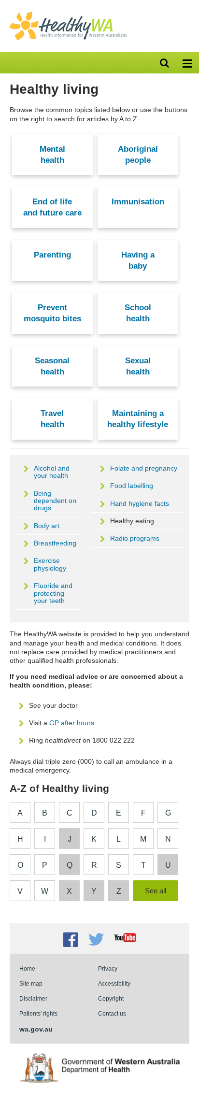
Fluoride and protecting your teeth (53, 593)
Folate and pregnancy (143, 468)
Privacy (107, 968)
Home (27, 968)
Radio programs (134, 538)
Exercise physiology (50, 564)
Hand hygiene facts (139, 503)
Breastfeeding (55, 543)
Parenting (52, 254)
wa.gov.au (36, 1029)
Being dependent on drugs (55, 500)
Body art (46, 526)
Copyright (111, 998)
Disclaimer (33, 998)
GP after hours (71, 723)
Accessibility (114, 983)
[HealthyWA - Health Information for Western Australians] (68, 14)
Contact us (112, 1013)
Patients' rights (38, 1013)
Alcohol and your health (52, 471)
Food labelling (131, 485)
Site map (31, 983)
